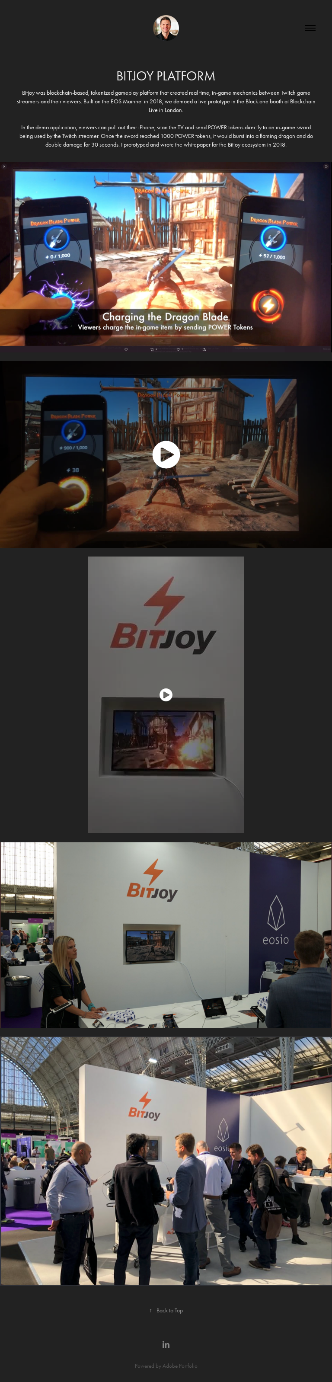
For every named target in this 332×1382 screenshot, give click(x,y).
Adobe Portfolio (180, 1366)
